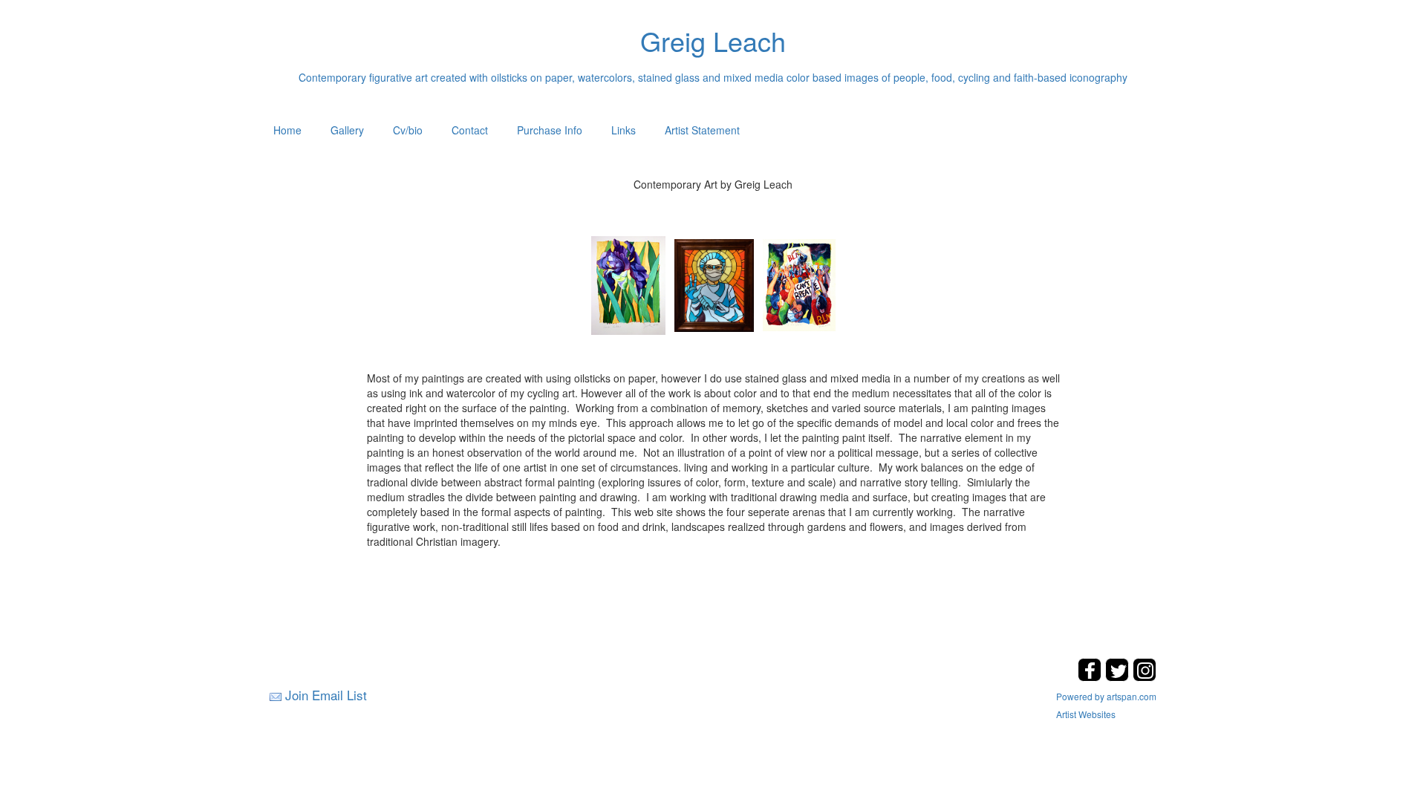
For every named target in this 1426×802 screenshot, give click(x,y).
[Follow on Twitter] (1119, 677)
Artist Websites (1086, 714)
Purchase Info (549, 130)
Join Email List (326, 694)
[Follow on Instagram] (1144, 677)
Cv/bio (408, 130)
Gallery (347, 130)
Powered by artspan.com (1106, 696)
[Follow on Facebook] (1091, 677)
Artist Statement (702, 130)
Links (623, 130)
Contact (470, 130)
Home (287, 130)
